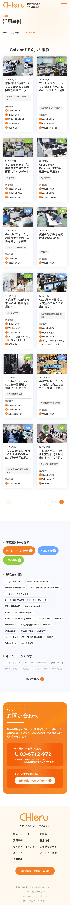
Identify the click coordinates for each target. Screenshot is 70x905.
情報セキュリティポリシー (35, 901)
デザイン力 (57, 669)
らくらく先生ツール (13, 581)
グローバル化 (57, 663)
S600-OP (12, 128)
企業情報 (18, 859)
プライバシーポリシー (35, 891)
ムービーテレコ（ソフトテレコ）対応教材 (23, 637)
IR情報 (43, 834)
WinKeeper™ (14, 123)
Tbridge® (9, 625)
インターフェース (12, 663)
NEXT (55, 502)
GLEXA (50, 637)
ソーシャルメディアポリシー (35, 896)
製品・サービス (21, 834)
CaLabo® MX (14, 189)
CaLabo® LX (14, 110)
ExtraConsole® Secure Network (44, 587)
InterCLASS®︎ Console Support (19, 612)
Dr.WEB (45, 483)
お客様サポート (48, 846)
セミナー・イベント (24, 846)
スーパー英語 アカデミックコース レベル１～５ (17, 338)
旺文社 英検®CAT (16, 119)
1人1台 (26, 669)
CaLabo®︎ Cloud (49, 128)
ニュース (18, 852)
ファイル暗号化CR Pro (28, 625)
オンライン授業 (40, 669)
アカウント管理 (11, 669)
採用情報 (45, 840)
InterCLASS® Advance (37, 581)
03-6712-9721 (37, 754)
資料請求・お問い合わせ (32, 780)
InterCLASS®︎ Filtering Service (19, 618)
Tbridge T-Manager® (15, 587)
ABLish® (41, 631)
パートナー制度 (48, 852)
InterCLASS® (27, 643)
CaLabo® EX (14, 115)
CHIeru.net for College (35, 663)
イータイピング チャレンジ (17, 594)
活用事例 (18, 840)
